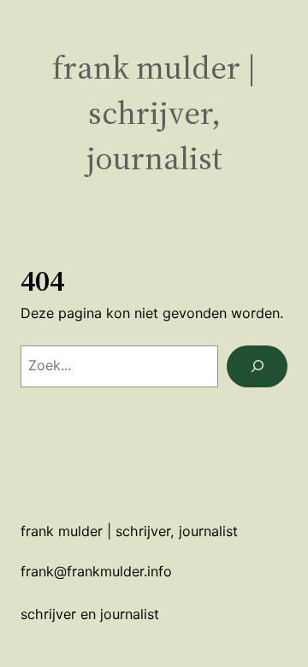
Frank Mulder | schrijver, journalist (154, 112)
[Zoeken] (257, 366)
